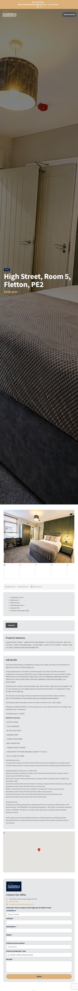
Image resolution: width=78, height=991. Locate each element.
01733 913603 (54, 4)
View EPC (11, 625)
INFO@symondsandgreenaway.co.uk (33, 4)
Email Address (11, 927)
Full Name (10, 918)
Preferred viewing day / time (16, 951)
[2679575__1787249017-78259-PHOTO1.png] (39, 536)
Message (9, 959)
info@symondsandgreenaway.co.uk (21, 904)
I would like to (11, 911)
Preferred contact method (15, 943)
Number (9, 935)
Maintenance (39, 2)
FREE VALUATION (69, 14)
